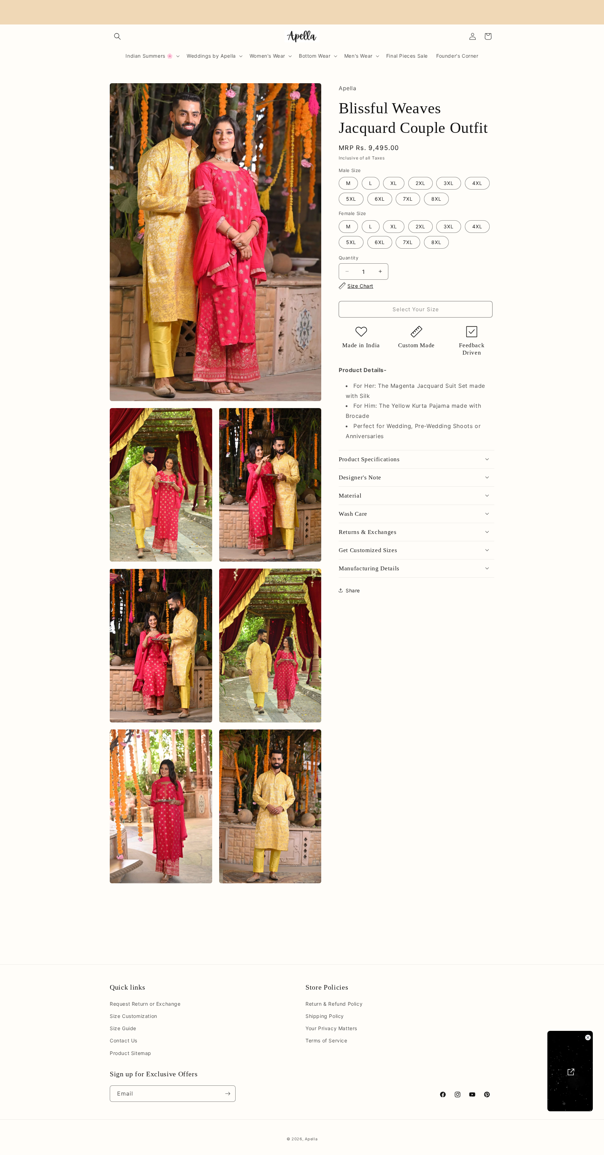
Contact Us (123, 1040)
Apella (311, 1138)
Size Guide (123, 1028)
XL (393, 183)
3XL (449, 183)
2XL (420, 183)
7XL (408, 198)
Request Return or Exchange (145, 1004)
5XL (351, 198)
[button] (117, 36)
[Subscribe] (227, 1093)
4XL (477, 183)
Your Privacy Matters (331, 1028)
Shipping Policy (324, 1016)
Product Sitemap (130, 1053)
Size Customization (133, 1016)
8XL (436, 198)
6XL (380, 198)
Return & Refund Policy (333, 1004)
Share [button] (353, 590)
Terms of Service (326, 1040)
